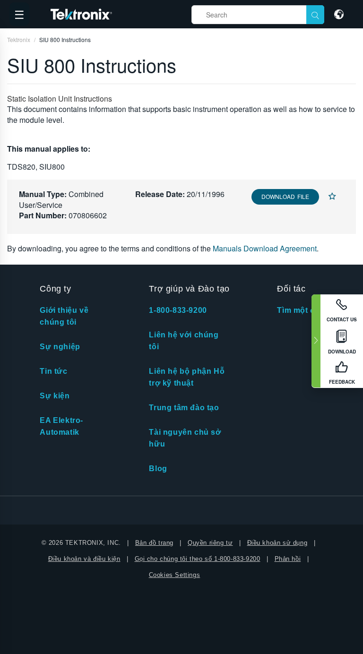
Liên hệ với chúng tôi (183, 341)
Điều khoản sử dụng (277, 542)
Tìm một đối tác (306, 310)
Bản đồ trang (154, 542)
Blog (158, 469)
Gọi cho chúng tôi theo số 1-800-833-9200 (197, 558)
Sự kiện (54, 396)
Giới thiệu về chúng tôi (64, 316)
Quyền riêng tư (210, 542)
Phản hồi (288, 558)
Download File (285, 196)
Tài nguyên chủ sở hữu (185, 438)
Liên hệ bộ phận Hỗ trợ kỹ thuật (187, 377)
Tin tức (53, 371)
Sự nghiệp (60, 347)
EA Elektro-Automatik (61, 426)
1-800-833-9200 (178, 310)
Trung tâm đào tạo (184, 408)
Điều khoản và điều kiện (84, 558)
